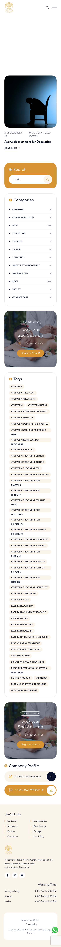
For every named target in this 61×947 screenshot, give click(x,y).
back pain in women (22, 624)
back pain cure (19, 618)
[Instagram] (15, 875)
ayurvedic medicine (22, 417)
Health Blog (38, 836)
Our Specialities (40, 820)
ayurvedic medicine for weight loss (28, 430)
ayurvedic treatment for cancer (30, 474)
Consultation (12, 836)
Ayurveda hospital (23, 217)
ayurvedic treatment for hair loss (28, 501)
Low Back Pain (20, 273)
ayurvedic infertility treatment (29, 411)
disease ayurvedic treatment (27, 662)
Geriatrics (18, 257)
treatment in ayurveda (24, 690)
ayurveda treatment (22, 392)
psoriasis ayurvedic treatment (28, 684)
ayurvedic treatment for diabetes (25, 481)
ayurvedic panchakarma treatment (25, 440)
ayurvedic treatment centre (27, 462)
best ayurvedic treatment (25, 649)
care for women (20, 655)
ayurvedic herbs (37, 405)
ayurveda (16, 386)
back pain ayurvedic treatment (28, 612)
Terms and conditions (29, 919)
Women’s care (20, 297)
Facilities (11, 831)
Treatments (12, 826)
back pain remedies (22, 630)
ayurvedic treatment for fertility (25, 491)
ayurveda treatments (23, 399)
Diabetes (17, 241)
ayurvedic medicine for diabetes (29, 424)
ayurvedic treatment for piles (28, 545)
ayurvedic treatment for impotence (25, 510)
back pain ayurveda (22, 606)
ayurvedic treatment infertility (29, 587)
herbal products (20, 678)
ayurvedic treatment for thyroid (25, 578)
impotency (42, 678)
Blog (15, 225)
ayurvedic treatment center (27, 455)
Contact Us (12, 820)
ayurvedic (17, 405)
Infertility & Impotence (26, 265)
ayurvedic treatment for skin (28, 561)
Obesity (16, 289)
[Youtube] (22, 875)
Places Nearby (39, 826)
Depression (18, 233)
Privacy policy (31, 924)
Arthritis (17, 209)
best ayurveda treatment (25, 643)
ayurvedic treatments (23, 593)
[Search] (47, 7)
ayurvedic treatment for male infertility (28, 530)
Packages (37, 831)
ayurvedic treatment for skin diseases (28, 568)
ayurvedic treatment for (25, 468)
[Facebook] (7, 875)
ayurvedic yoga (20, 599)
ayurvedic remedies (22, 449)
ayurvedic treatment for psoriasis (25, 552)
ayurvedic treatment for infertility (25, 520)
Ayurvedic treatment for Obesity (30, 539)
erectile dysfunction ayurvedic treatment (29, 668)
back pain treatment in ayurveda (30, 637)
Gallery (16, 249)
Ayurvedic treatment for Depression (27, 141)
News (15, 281)
